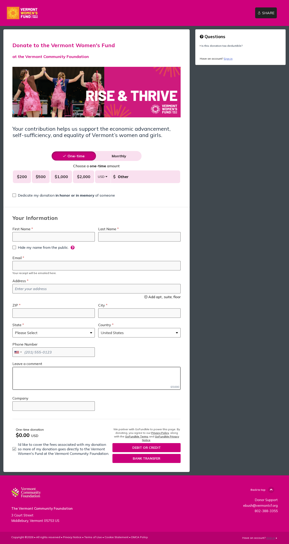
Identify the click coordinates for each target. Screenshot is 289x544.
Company (20, 398)
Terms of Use (93, 537)
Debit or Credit (146, 448)
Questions (214, 36)
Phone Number (24, 344)
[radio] (76, 156)
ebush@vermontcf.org (260, 505)
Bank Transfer (146, 458)
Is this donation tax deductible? (221, 45)
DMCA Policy (139, 537)
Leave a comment (27, 363)
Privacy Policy (160, 433)
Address (19, 281)
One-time (76, 156)
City (101, 305)
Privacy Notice (72, 537)
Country (104, 325)
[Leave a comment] (96, 378)
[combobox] (18, 352)
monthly (119, 156)
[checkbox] (63, 195)
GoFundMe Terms (136, 436)
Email (17, 258)
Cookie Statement (116, 537)
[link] (23, 13)
